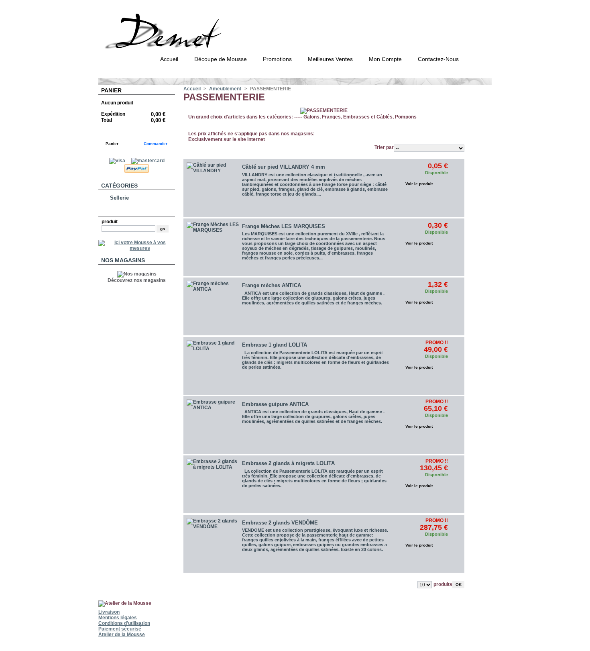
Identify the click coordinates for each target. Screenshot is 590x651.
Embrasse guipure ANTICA (275, 404)
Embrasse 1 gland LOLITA (274, 345)
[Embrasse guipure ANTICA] (212, 425)
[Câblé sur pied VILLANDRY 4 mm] (212, 188)
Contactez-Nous (438, 59)
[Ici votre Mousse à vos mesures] (136, 248)
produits (442, 584)
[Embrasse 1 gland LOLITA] (212, 366)
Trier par (384, 147)
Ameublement (225, 89)
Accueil (169, 59)
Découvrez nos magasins (137, 280)
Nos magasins (123, 260)
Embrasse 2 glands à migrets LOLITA (288, 463)
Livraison (109, 612)
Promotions (277, 59)
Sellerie (119, 198)
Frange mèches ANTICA (271, 285)
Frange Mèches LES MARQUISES (283, 226)
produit (110, 221)
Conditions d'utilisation (124, 623)
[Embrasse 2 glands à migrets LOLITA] (212, 484)
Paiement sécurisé (119, 629)
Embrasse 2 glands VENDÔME (280, 523)
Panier (111, 90)
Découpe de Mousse (220, 59)
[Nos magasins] (137, 274)
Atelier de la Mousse (121, 634)
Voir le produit (419, 184)
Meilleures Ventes (330, 59)
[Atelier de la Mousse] (185, 46)
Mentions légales (117, 617)
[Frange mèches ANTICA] (212, 306)
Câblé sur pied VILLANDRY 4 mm (283, 167)
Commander (155, 143)
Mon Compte (385, 59)
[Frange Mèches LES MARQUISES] (212, 247)
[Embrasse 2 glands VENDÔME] (212, 544)
